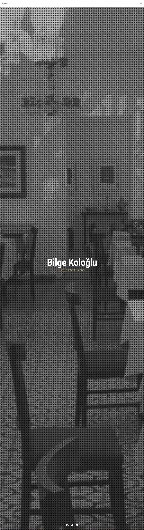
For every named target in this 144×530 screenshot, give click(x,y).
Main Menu (6, 4)
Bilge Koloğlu (72, 262)
